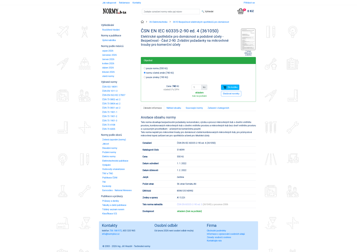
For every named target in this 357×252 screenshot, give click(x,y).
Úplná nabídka (109, 40)
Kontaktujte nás (214, 240)
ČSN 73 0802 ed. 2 (111, 99)
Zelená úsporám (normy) (114, 139)
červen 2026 (108, 59)
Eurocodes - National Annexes (117, 190)
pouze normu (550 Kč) (157, 68)
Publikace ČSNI (109, 177)
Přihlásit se (249, 2)
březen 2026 (108, 72)
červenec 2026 (109, 55)
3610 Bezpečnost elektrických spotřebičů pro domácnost (201, 22)
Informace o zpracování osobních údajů (226, 234)
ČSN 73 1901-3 (109, 120)
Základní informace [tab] (152, 108)
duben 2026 (108, 67)
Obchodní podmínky (216, 230)
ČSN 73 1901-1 (109, 112)
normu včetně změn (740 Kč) (160, 73)
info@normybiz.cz (111, 234)
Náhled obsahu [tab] (174, 108)
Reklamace (124, 2)
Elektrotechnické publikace (115, 160)
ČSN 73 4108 (108, 124)
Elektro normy (109, 156)
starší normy (108, 76)
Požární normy (109, 152)
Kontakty (136, 2)
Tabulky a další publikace (114, 205)
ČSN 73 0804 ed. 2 (111, 103)
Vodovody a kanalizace (113, 169)
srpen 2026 (107, 50)
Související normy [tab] (194, 108)
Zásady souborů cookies (219, 237)
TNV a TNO (107, 173)
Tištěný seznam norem (113, 209)
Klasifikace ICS (109, 213)
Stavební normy (109, 148)
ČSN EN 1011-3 (110, 91)
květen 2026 (108, 63)
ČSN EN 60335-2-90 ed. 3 (189, 204)
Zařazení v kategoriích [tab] (218, 108)
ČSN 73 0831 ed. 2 (111, 107)
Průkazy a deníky (110, 201)
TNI (104, 182)
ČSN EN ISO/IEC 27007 (113, 95)
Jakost (105, 143)
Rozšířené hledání (111, 29)
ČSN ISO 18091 (110, 86)
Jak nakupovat (109, 2)
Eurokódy (106, 186)
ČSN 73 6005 (108, 129)
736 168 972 (115, 230)
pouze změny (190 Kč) (157, 77)
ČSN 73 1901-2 (109, 116)
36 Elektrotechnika (158, 22)
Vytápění (106, 165)
